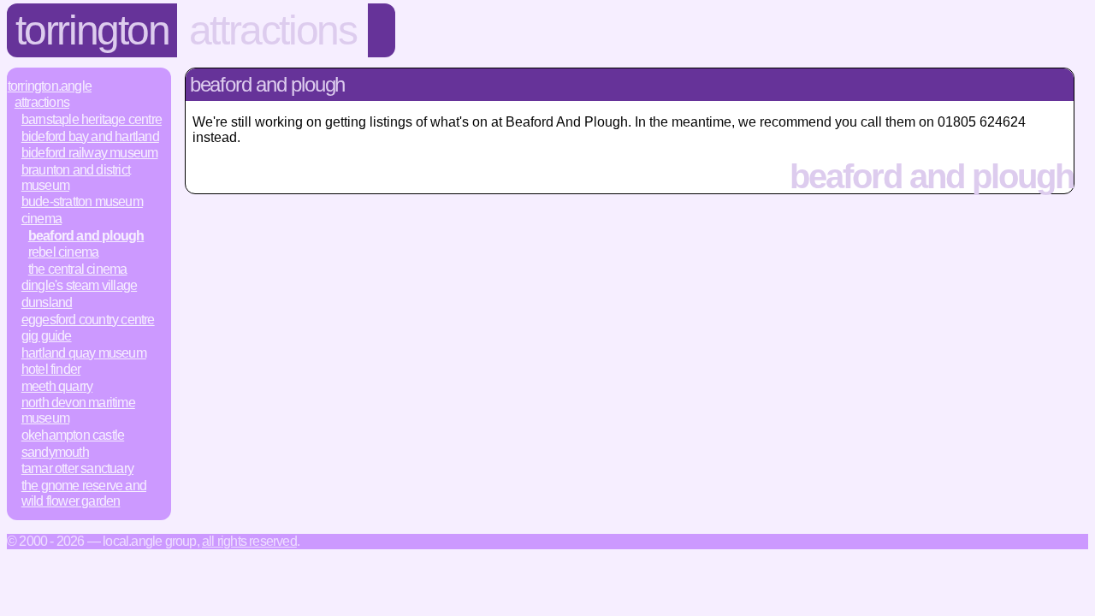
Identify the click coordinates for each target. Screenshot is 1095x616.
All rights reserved (249, 541)
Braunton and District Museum (75, 177)
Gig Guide (46, 336)
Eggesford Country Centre (88, 319)
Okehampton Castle (72, 435)
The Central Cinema (77, 269)
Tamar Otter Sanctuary (77, 468)
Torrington (92, 30)
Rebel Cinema (63, 252)
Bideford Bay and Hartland (90, 136)
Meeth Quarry (56, 386)
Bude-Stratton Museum (82, 201)
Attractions (273, 30)
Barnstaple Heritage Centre (91, 119)
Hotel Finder (50, 369)
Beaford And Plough (86, 235)
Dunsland (47, 302)
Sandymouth (55, 452)
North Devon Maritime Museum (78, 410)
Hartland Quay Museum (83, 353)
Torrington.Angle (50, 86)
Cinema (41, 218)
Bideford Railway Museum (89, 152)
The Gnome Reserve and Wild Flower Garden (83, 493)
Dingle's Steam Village (79, 285)
